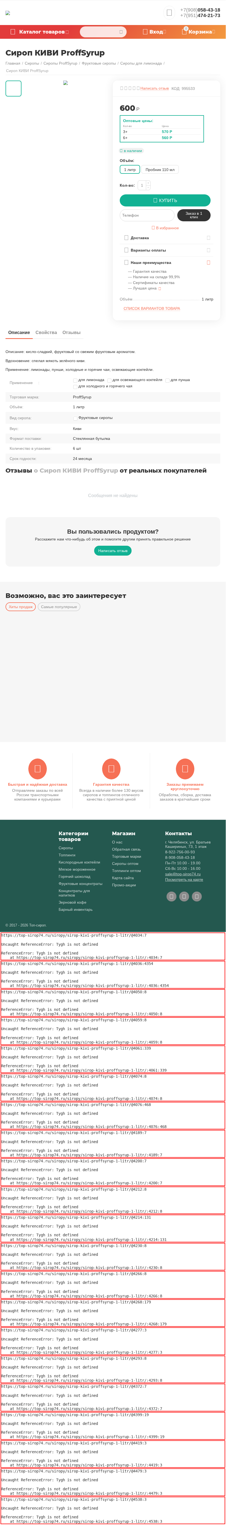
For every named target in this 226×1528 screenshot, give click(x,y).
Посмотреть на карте (184, 879)
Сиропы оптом (125, 863)
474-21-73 (200, 15)
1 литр (130, 169)
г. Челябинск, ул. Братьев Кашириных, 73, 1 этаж (188, 844)
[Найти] (121, 31)
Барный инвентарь (75, 909)
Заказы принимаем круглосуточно (185, 786)
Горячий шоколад (74, 876)
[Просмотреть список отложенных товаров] (169, 14)
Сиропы (66, 848)
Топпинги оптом (126, 870)
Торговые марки (126, 856)
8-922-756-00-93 (180, 852)
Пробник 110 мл (160, 169)
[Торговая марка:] (210, 106)
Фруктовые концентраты (80, 883)
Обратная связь (126, 849)
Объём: (127, 160)
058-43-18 (200, 10)
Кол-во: (127, 185)
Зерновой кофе (72, 902)
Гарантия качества (111, 784)
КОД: (175, 88)
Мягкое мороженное (77, 869)
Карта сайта (123, 878)
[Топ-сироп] (8, 12)
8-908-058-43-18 (180, 857)
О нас (117, 842)
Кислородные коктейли (79, 862)
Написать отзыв (154, 88)
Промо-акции (124, 885)
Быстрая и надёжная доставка (37, 784)
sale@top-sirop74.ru (183, 874)
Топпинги (67, 855)
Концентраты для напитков (74, 893)
